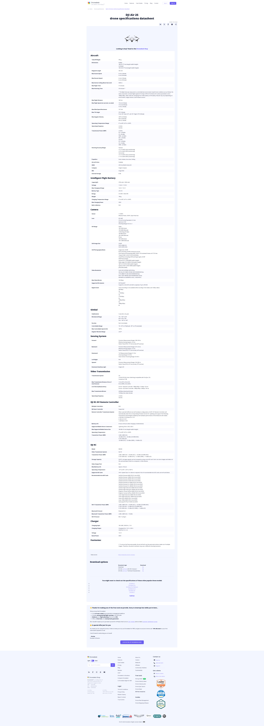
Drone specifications (99, 9)
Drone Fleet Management (142, 700)
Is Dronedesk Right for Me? (125, 680)
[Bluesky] (172, 24)
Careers (137, 660)
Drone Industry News (140, 681)
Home (126, 3)
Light (88, 660)
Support (158, 666)
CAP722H (124, 571)
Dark (96, 660)
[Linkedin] (160, 24)
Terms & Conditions (123, 689)
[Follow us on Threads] (100, 672)
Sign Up (173, 3)
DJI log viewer (138, 678)
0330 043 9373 (159, 663)
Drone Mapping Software (142, 703)
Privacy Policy (121, 692)
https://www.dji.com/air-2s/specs (126, 554)
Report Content (122, 697)
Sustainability (138, 670)
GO (113, 665)
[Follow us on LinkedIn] (88, 672)
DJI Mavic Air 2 (132, 589)
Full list (132, 596)
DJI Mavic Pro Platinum (132, 587)
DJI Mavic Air (132, 590)
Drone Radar (138, 689)
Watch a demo (159, 673)
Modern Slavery (122, 694)
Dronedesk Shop (142, 49)
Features (132, 3)
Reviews (120, 670)
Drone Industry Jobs (140, 684)
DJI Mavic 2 (132, 583)
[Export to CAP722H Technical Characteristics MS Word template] (143, 571)
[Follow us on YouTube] (104, 672)
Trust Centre (121, 699)
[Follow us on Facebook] (92, 672)
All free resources (140, 691)
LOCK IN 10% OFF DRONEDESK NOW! (132, 642)
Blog (151, 3)
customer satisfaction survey (149, 621)
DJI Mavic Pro (132, 585)
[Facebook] (168, 24)
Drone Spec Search (140, 686)
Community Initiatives (141, 667)
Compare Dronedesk (123, 678)
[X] (164, 24)
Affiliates (137, 665)
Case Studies (139, 3)
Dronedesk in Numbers (124, 675)
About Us (137, 657)
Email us (158, 660)
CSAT (119, 673)
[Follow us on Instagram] (96, 672)
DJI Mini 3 (132, 592)
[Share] (175, 24)
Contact (156, 3)
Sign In (165, 3)
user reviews (131, 621)
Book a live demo (160, 676)
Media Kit (137, 662)
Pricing (146, 3)
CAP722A (124, 569)
